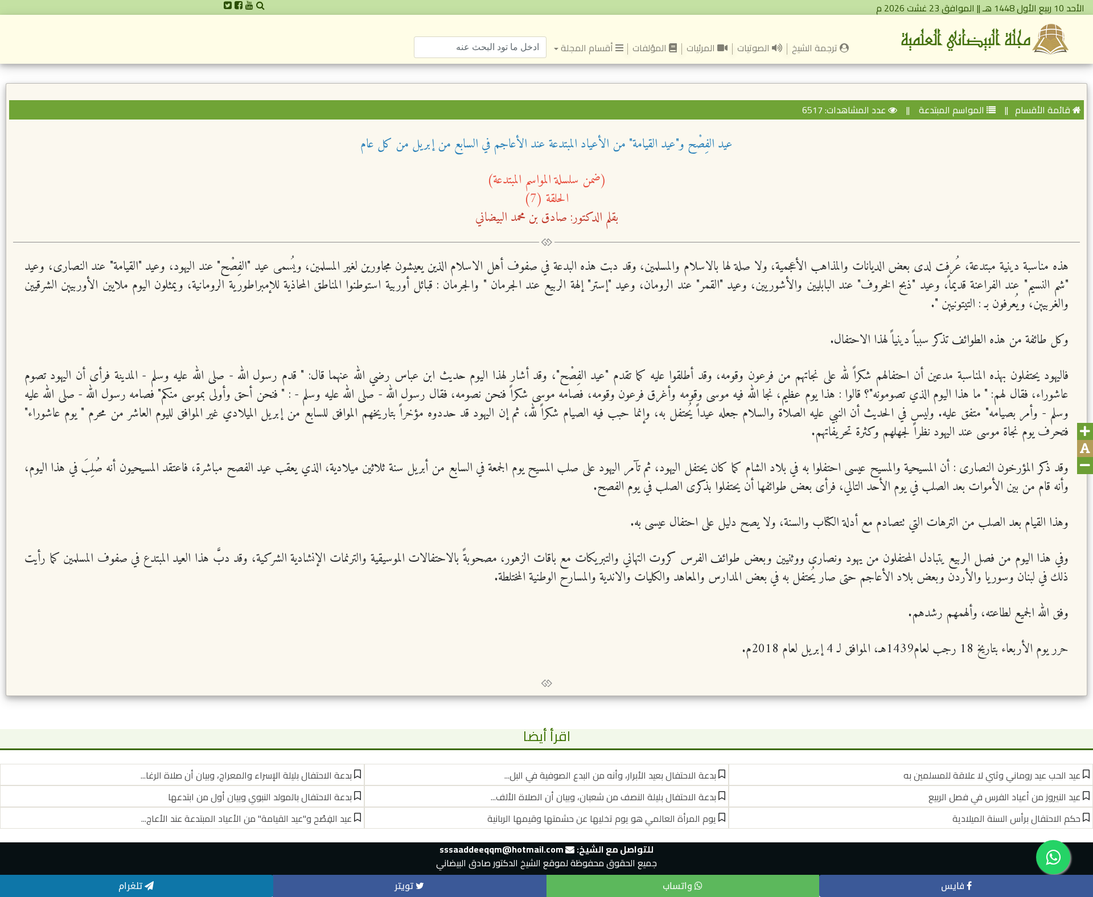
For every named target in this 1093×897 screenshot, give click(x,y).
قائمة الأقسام (1042, 109)
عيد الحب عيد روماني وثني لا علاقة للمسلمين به (991, 775)
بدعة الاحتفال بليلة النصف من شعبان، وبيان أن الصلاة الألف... (603, 797)
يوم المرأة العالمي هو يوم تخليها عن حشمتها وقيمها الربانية (601, 818)
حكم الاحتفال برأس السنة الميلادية (1016, 818)
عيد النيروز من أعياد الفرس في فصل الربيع (1004, 797)
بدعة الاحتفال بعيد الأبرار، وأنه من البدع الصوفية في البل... (610, 775)
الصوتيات (754, 47)
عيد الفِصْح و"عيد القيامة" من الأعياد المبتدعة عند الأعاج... (246, 818)
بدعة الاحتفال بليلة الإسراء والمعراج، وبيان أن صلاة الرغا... (246, 775)
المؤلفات (650, 47)
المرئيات (702, 47)
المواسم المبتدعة (950, 109)
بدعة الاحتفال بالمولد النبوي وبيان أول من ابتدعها (260, 797)
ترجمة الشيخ (813, 47)
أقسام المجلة (586, 47)
